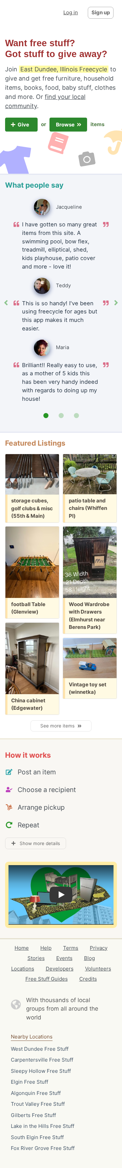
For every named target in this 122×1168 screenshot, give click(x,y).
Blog (89, 958)
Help (46, 948)
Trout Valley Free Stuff (38, 1104)
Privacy (98, 948)
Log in (70, 12)
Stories (36, 958)
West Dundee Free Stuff (39, 1049)
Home (22, 948)
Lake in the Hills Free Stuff (42, 1126)
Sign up (101, 12)
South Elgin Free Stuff (37, 1137)
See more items (58, 725)
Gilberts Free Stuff (33, 1115)
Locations (22, 968)
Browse (66, 124)
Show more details (38, 843)
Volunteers (98, 968)
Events (64, 958)
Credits (88, 979)
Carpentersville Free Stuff (42, 1060)
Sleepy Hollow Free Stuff (41, 1071)
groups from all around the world (62, 1013)
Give (24, 124)
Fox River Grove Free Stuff (43, 1148)
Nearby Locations (32, 1036)
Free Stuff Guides (46, 979)
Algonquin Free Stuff (36, 1093)
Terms (70, 948)
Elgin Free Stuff (29, 1082)
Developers (60, 968)
